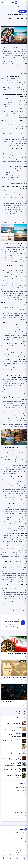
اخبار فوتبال (13, 800)
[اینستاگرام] (26, 835)
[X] (20, 21)
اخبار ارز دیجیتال (21, 6)
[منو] (25, 2)
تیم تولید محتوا (24, 18)
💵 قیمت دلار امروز (13, 790)
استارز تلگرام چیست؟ (13, 815)
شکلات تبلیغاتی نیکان (13, 796)
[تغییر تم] (2, 2)
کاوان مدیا (10, 854)
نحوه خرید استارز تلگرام (13, 812)
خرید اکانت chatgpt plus (13, 803)
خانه (26, 6)
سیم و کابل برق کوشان (13, 787)
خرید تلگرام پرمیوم (13, 818)
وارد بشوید (15, 713)
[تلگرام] (23, 21)
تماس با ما (25, 843)
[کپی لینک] (25, 21)
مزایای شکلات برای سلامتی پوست (13, 809)
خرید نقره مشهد (13, 806)
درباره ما (25, 841)
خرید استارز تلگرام (13, 793)
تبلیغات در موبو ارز (23, 846)
